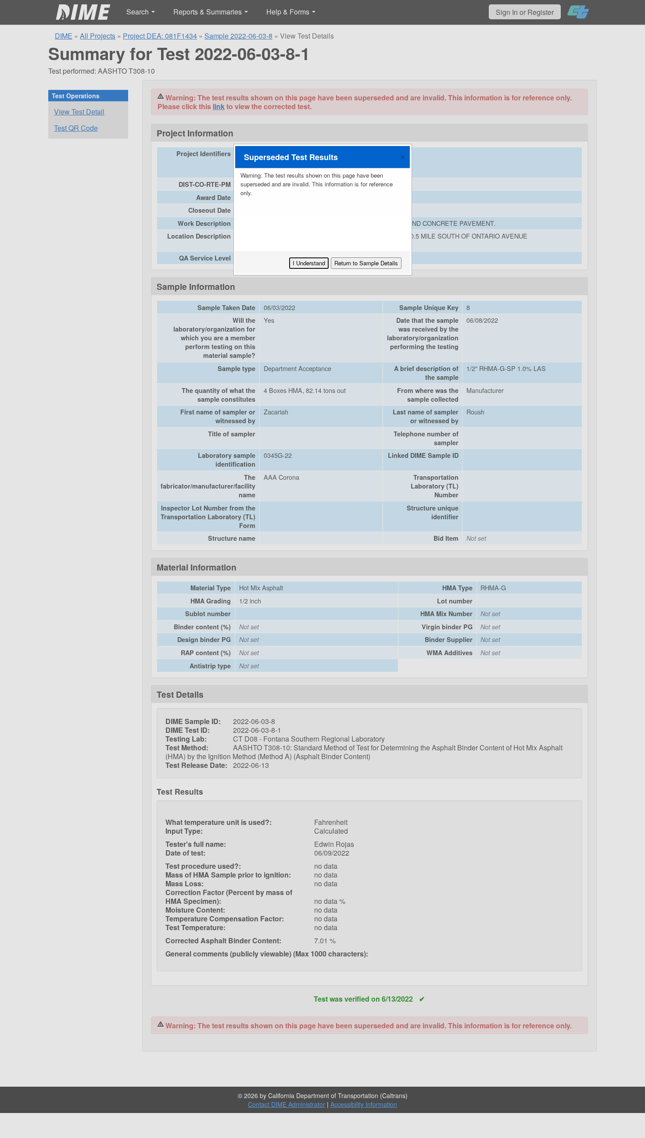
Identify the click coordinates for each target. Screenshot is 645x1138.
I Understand (309, 263)
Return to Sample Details (366, 263)
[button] (402, 157)
